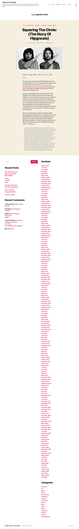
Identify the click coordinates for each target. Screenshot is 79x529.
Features (37, 25)
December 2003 (46, 427)
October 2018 (45, 343)
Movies (63, 4)
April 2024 (44, 221)
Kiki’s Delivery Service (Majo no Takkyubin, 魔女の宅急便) (11, 173)
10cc (25, 127)
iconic (52, 136)
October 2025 (45, 185)
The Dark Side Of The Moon (48, 147)
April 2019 (44, 339)
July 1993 (44, 457)
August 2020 (45, 309)
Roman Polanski (31, 145)
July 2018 (44, 347)
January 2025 (45, 203)
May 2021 (44, 291)
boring (33, 132)
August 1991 (45, 463)
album (52, 127)
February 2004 (45, 425)
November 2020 (46, 303)
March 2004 (44, 423)
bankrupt (41, 130)
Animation (44, 486)
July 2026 (44, 167)
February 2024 (45, 225)
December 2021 (45, 277)
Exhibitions (58, 4)
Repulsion (38, 144)
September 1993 (46, 453)
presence (43, 143)
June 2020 (44, 313)
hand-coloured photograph (46, 134)
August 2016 (45, 385)
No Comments (50, 42)
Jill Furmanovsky (36, 137)
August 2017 (45, 365)
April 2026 (44, 173)
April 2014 (44, 393)
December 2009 (46, 407)
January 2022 (45, 275)
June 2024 (44, 217)
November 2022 (46, 255)
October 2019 (45, 327)
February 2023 (45, 249)
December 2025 (46, 181)
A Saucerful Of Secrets (46, 127)
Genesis (49, 133)
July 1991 (44, 465)
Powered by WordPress (26, 525)
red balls (29, 144)
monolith (30, 140)
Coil (50, 132)
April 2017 (44, 373)
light (42, 139)
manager (26, 140)
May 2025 (44, 195)
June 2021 (44, 289)
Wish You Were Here (47, 150)
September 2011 (46, 403)
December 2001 (46, 429)
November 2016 (46, 379)
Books (52, 4)
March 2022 (44, 271)
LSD (54, 139)
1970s (31, 127)
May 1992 (44, 461)
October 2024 (45, 209)
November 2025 (46, 183)
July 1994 (44, 451)
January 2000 (45, 439)
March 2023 (44, 247)
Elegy (39, 133)
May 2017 (44, 371)
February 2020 (45, 321)
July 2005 (44, 419)
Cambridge (43, 132)
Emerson (43, 133)
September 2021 (46, 283)
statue (28, 147)
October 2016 (45, 381)
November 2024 (46, 207)
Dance (43, 492)
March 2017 (44, 375)
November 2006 (46, 415)
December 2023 (46, 229)
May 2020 (44, 315)
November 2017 (45, 361)
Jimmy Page (42, 137)
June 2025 (44, 193)
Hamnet (11, 229)
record (50, 143)
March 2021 (44, 295)
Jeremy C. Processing (9, 2)
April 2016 (44, 389)
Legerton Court (37, 139)
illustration (26, 137)
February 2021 (45, 297)
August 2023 (45, 237)
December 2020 (46, 301)
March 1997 (44, 445)
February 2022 (45, 273)
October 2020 (45, 305)
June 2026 (44, 169)
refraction (34, 144)
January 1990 (45, 469)
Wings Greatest (39, 150)
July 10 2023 (41, 42)
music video (35, 140)
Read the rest (31, 124)
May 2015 (44, 391)
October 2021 (45, 281)
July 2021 (44, 287)
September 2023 (46, 235)
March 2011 (44, 405)
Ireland (30, 137)
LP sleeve (51, 139)
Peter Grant (47, 141)
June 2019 (44, 335)
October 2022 (45, 257)
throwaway (49, 148)
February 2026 (45, 177)
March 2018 (44, 355)
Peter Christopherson (34, 141)
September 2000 (46, 433)
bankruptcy (45, 130)
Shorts (43, 508)
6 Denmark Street (37, 127)
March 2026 (44, 175)
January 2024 (45, 227)
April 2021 (44, 293)
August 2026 (45, 165)
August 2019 (45, 331)
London (44, 139)
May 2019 (44, 337)
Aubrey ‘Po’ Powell (34, 130)
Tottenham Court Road (29, 150)
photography (33, 143)
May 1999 (44, 441)
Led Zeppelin (30, 139)
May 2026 (44, 171)
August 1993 (45, 455)
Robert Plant (49, 144)
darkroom (26, 133)
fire (46, 133)
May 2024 (44, 219)
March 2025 (44, 199)
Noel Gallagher (47, 140)
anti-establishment (38, 129)
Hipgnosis (26, 136)
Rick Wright (43, 144)
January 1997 (45, 447)
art (49, 129)
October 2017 (45, 363)
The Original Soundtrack (34, 148)
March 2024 (44, 223)
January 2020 (45, 323)
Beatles (29, 132)
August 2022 (45, 261)
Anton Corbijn (45, 129)
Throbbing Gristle (43, 148)
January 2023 (45, 251)
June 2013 (44, 397)
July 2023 (44, 239)
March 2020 (44, 319)
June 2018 (44, 349)
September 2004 (46, 421)
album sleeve (27, 129)
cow (52, 132)
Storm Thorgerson (34, 147)
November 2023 (46, 231)
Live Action (44, 25)
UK (35, 150)
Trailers (43, 514)
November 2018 (46, 341)
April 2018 (44, 353)
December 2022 (46, 253)
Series (43, 506)
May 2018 (44, 351)
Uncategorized (45, 516)
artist (52, 129)
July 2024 (44, 215)
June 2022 (44, 265)
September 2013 (46, 395)
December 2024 (46, 205)
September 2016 (46, 383)
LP (47, 139)
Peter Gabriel (42, 141)
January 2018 (45, 359)
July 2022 (44, 263)
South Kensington (48, 145)
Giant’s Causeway (28, 134)
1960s (28, 127)
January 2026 (45, 179)
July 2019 (44, 333)
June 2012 (44, 399)
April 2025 (44, 197)
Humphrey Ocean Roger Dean (44, 136)
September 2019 (46, 329)
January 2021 (45, 299)
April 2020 (44, 317)
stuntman (40, 147)
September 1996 (46, 449)
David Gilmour (32, 133)
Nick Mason (40, 140)
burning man (37, 132)
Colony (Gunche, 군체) (7, 180)
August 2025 (45, 189)
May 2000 (44, 437)
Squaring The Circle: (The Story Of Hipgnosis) (39, 34)
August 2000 (45, 435)
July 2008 (44, 411)
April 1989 (44, 473)
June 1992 (44, 459)
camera (47, 132)
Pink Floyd (39, 143)
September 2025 (46, 187)
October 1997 (45, 443)
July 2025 (44, 191)
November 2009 (46, 409)
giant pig (53, 133)
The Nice (26, 148)
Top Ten (43, 512)
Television (44, 510)
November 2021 (45, 279)
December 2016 (46, 377)
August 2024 (45, 213)
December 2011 (45, 401)
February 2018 (45, 357)
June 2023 (44, 241)
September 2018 (46, 345)
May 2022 (44, 267)
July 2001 (44, 431)
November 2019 (46, 325)
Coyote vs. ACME (10, 194)
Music (69, 4)
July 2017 (44, 367)
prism (47, 143)
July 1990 (44, 467)
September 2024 (46, 211)
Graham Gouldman (36, 134)
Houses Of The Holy (33, 136)
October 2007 (45, 413)
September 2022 (46, 259)
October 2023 (45, 233)
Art (49, 4)
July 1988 (44, 477)
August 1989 (45, 471)
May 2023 (44, 243)
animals (32, 129)
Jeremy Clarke (32, 42)
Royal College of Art (39, 145)
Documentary (30, 25)
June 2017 (44, 369)
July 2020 (44, 311)
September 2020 (46, 307)
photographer (27, 143)
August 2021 (45, 285)
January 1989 (45, 475)
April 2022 (44, 269)
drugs (36, 133)
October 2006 (45, 417)
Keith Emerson (49, 137)
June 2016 (44, 387)
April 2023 (44, 245)
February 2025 (45, 201)
